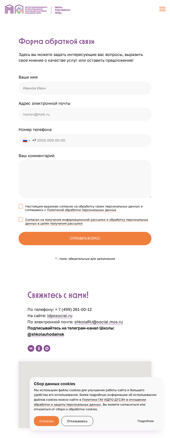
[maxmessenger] (47, 348)
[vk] (31, 348)
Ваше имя (28, 77)
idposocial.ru (59, 315)
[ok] (39, 348)
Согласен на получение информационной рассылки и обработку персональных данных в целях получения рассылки (86, 221)
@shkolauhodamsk (45, 334)
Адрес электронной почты (44, 103)
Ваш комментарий (36, 155)
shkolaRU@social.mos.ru (98, 321)
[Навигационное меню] (162, 9)
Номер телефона (35, 129)
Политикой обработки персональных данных (81, 210)
